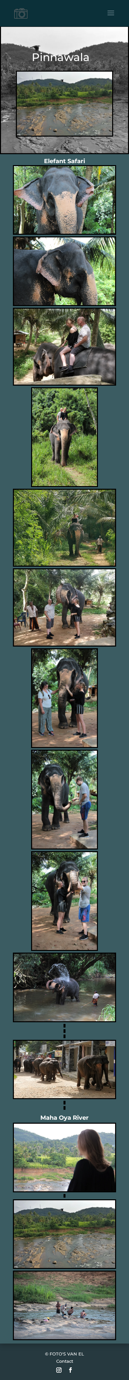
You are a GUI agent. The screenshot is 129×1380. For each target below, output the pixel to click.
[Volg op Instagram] (59, 1370)
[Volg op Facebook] (70, 1370)
